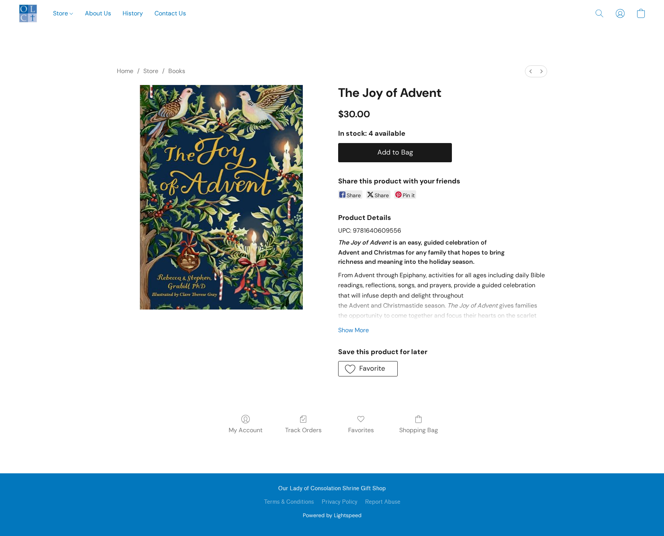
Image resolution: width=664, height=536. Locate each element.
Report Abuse (382, 502)
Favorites (361, 430)
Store (61, 13)
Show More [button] (353, 330)
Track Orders (303, 430)
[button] (28, 13)
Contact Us (170, 13)
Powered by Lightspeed (332, 515)
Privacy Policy (339, 502)
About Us (98, 13)
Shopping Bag (418, 430)
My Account (245, 430)
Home (125, 71)
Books (176, 71)
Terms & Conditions (289, 502)
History (133, 13)
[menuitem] (530, 71)
